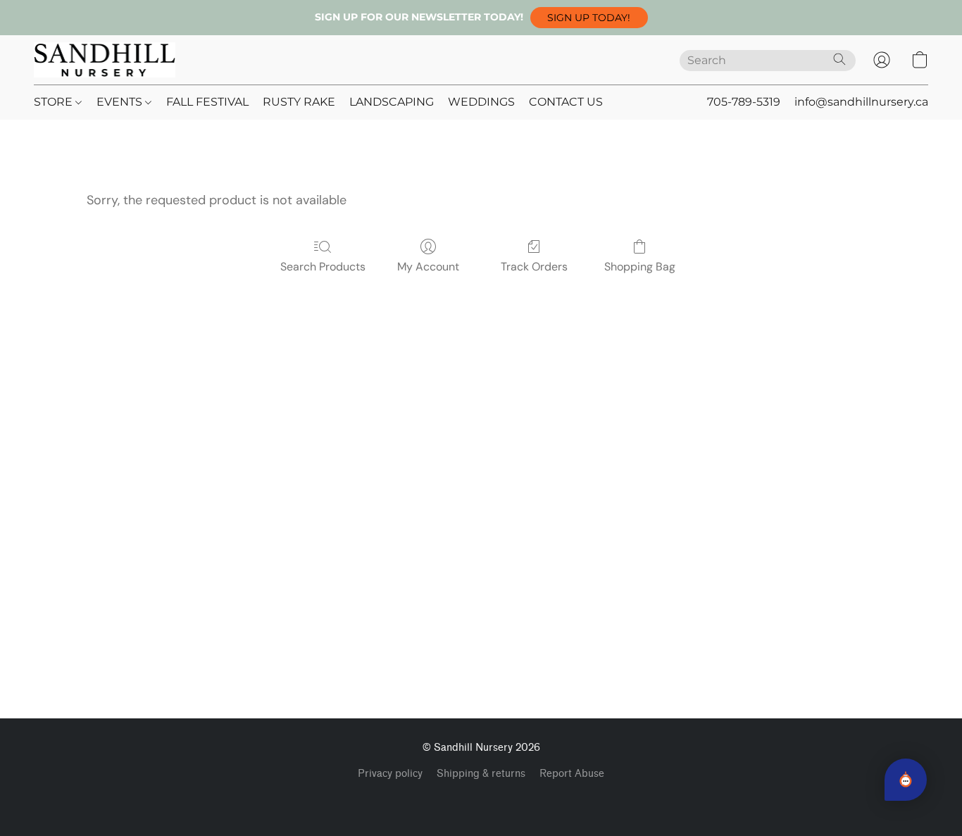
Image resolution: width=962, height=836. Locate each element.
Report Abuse (571, 774)
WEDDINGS (481, 101)
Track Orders (534, 266)
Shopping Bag (639, 266)
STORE (54, 101)
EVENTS (120, 101)
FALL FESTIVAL (207, 101)
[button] (589, 17)
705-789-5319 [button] (743, 101)
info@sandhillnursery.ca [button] (861, 101)
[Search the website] (839, 59)
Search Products (323, 266)
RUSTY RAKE (299, 101)
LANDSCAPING (391, 101)
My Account (428, 266)
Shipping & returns (481, 774)
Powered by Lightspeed (481, 798)
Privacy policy (390, 774)
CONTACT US (566, 101)
